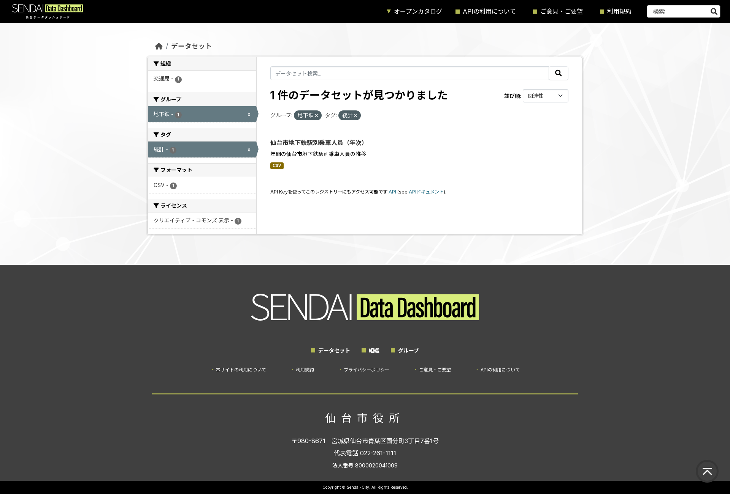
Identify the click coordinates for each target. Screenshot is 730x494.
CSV (277, 165)
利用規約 (619, 11)
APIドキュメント (426, 192)
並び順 (512, 96)
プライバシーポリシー (366, 370)
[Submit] (714, 11)
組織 (374, 350)
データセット (191, 46)
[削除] (316, 115)
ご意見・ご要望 (561, 11)
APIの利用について (489, 11)
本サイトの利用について (241, 370)
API (392, 192)
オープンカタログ (418, 11)
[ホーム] (159, 46)
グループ (408, 350)
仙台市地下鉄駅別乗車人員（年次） (319, 142)
